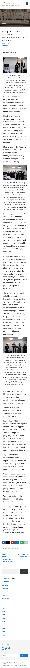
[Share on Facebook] (4, 542)
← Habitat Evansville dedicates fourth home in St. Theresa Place (8, 559)
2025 (3, 611)
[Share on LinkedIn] (17, 542)
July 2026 (5, 585)
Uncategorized (13, 548)
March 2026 (6, 598)
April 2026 (5, 595)
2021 (3, 625)
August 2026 (6, 582)
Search (4, 568)
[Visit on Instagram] (3, 648)
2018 (3, 635)
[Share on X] (8, 542)
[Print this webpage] (26, 542)
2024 (3, 615)
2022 (3, 621)
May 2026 (5, 592)
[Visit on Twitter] (6, 648)
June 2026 (5, 588)
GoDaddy (24, 665)
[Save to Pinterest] (13, 542)
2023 (3, 618)
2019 (3, 632)
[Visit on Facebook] (9, 648)
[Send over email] (22, 542)
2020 (3, 628)
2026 (3, 608)
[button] (27, 3)
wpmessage (5, 45)
